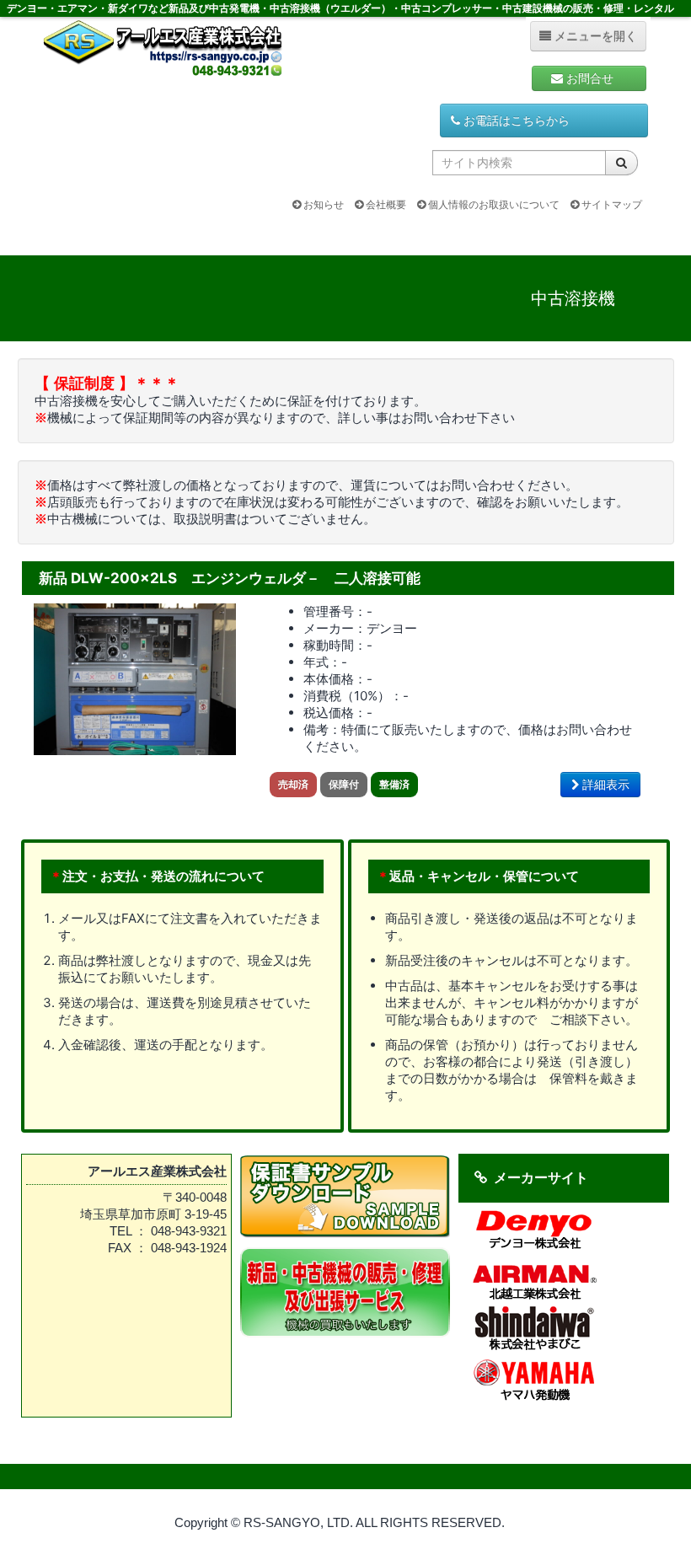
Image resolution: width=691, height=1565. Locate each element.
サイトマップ (610, 204)
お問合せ (595, 78)
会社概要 (384, 204)
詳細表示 (604, 784)
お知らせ (322, 204)
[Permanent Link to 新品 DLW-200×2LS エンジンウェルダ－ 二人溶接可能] (135, 678)
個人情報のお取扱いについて (493, 204)
